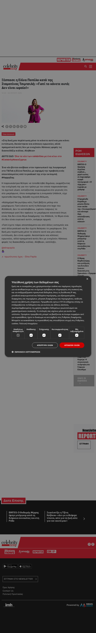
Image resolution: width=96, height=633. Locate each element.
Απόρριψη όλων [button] (45, 345)
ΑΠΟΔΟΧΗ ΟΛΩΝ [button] (72, 345)
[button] (26, 352)
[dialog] (48, 316)
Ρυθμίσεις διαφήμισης (71, 317)
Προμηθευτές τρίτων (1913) (53, 301)
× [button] (87, 279)
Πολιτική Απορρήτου (28, 323)
